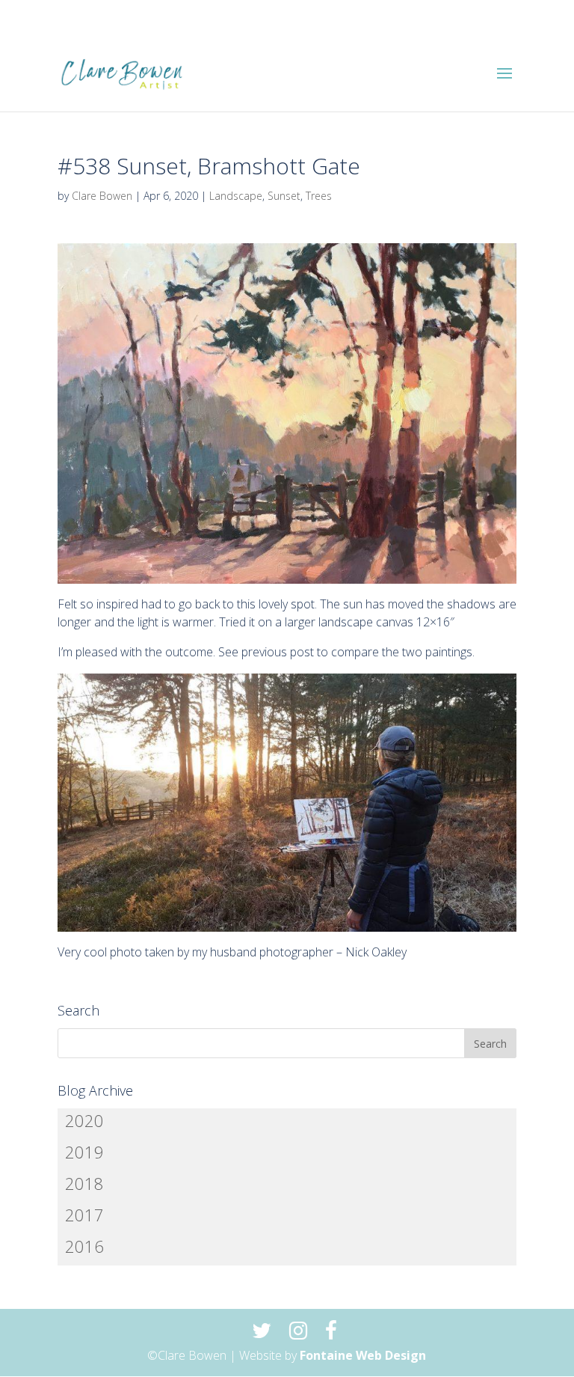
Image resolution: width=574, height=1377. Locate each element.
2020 (84, 1120)
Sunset (284, 196)
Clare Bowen (102, 196)
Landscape (235, 196)
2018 (84, 1183)
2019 (84, 1152)
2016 (84, 1246)
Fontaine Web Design (363, 1355)
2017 (84, 1214)
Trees (319, 196)
